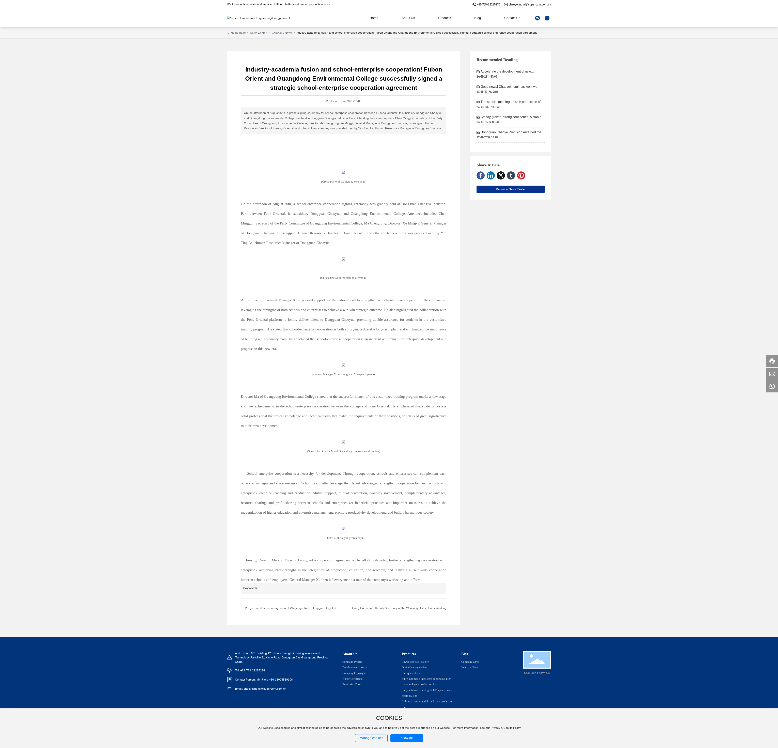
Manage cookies (371, 738)
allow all (407, 738)
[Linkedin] (491, 175)
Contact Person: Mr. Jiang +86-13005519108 (264, 679)
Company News (282, 32)
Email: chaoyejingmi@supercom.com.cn (260, 688)
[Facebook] (481, 175)
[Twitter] (501, 175)
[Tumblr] (511, 175)
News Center (258, 32)
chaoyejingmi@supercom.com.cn (530, 4)
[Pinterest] (521, 175)
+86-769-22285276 (488, 4)
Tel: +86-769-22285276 (250, 670)
